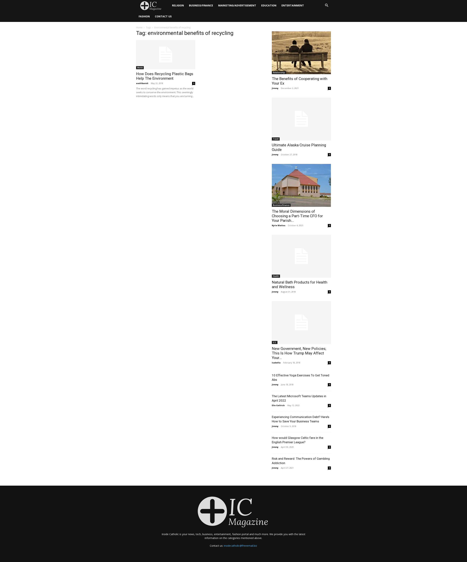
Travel (276, 139)
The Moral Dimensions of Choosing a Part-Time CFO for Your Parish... (297, 216)
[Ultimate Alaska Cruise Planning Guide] (301, 119)
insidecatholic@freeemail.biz (240, 545)
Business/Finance (201, 5)
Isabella (276, 362)
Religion (178, 5)
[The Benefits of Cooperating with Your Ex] (301, 52)
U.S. (274, 342)
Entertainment (292, 5)
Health (276, 276)
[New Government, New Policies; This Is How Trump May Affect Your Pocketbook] (301, 322)
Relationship (279, 72)
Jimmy (275, 88)
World (140, 67)
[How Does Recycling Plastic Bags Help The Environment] (165, 54)
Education (268, 5)
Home (139, 27)
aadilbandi (142, 83)
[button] (326, 5)
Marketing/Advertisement (237, 5)
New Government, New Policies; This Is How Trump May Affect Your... (299, 353)
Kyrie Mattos (278, 225)
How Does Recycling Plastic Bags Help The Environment (164, 76)
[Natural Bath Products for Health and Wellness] (301, 256)
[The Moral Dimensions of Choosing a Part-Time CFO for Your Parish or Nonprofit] (301, 185)
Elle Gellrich (278, 405)
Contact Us (163, 16)
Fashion (144, 16)
